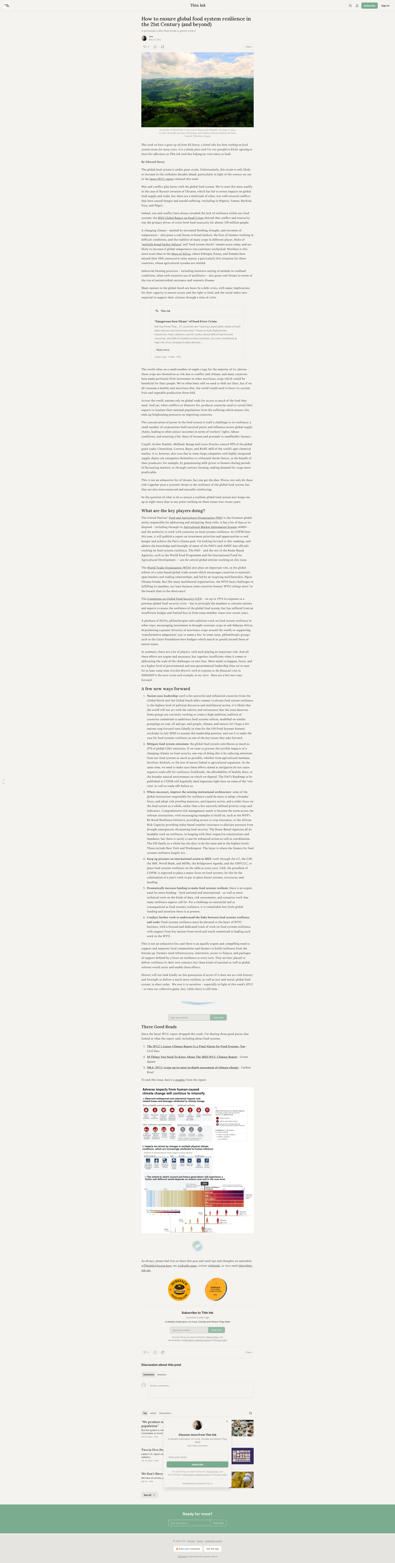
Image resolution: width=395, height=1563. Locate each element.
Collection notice (213, 1541)
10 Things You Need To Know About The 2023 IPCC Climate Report (192, 1057)
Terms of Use (212, 1471)
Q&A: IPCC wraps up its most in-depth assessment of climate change (192, 1067)
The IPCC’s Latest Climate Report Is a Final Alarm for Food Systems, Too (196, 1046)
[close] (227, 1421)
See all (147, 1494)
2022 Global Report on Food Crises (181, 218)
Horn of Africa (181, 254)
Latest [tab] (153, 1413)
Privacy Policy (221, 1474)
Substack (182, 1556)
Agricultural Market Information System (210, 527)
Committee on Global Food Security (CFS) (174, 599)
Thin (151, 37)
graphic (180, 1080)
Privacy (191, 1541)
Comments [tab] (148, 1374)
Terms (200, 1541)
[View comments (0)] (155, 47)
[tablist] (154, 1375)
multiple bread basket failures (161, 244)
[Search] (350, 5)
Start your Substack (189, 1548)
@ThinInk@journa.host (156, 1266)
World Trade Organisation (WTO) (169, 568)
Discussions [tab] (165, 1413)
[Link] (137, 510)
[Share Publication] (357, 5)
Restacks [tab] (161, 1374)
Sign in (385, 5)
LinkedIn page (187, 1266)
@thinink (214, 1266)
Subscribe (369, 5)
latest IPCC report (162, 179)
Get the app (212, 1548)
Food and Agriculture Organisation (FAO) (196, 518)
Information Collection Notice (196, 1474)
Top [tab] (145, 1413)
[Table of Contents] (3, 781)
